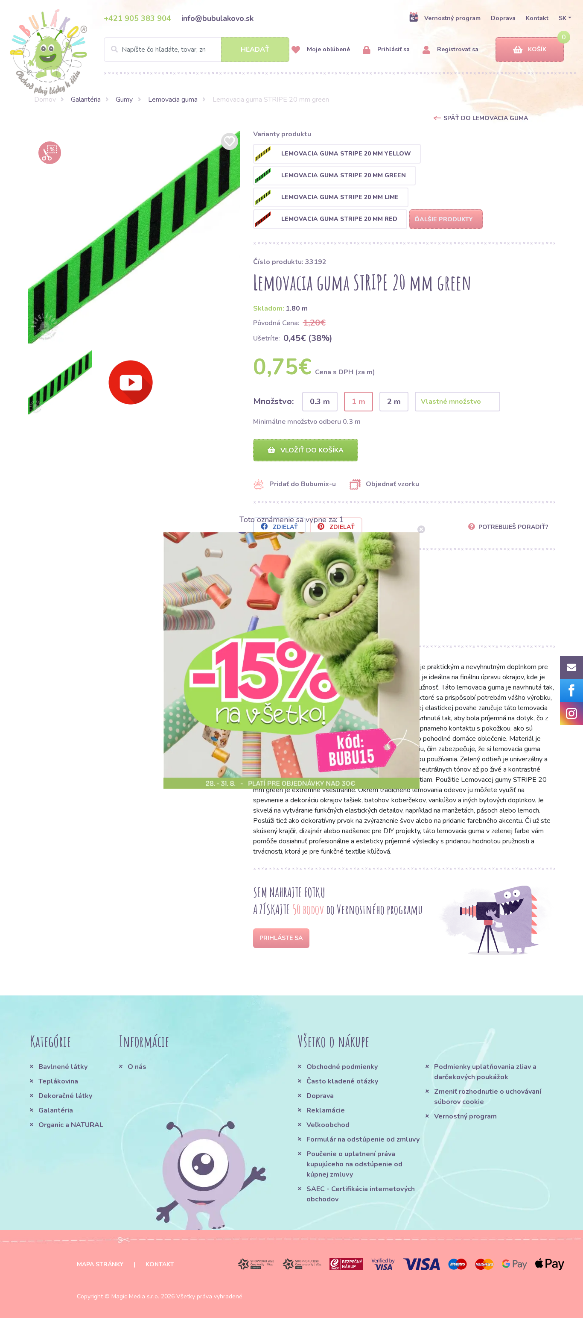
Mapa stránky (100, 1264)
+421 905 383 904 (137, 18)
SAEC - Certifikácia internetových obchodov (360, 1194)
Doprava (503, 18)
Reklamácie (325, 1110)
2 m (394, 401)
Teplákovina (58, 1081)
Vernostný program (452, 18)
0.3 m (320, 401)
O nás (137, 1066)
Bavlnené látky (62, 1066)
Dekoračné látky (65, 1096)
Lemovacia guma (173, 99)
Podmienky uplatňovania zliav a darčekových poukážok (485, 1072)
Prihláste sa (281, 938)
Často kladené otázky (342, 1081)
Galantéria (86, 99)
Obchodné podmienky (342, 1066)
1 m (358, 401)
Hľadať (255, 49)
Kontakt (537, 18)
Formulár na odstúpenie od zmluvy (363, 1139)
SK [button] (562, 18)
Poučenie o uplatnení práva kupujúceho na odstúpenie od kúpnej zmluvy (354, 1164)
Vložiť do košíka (311, 450)
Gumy (124, 99)
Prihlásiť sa (393, 49)
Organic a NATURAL (70, 1125)
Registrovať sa (456, 49)
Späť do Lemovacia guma (485, 118)
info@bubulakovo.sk (217, 18)
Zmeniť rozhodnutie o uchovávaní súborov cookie (487, 1097)
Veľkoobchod (328, 1125)
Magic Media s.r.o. (135, 1296)
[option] (134, 237)
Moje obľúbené (327, 49)
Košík (537, 49)
